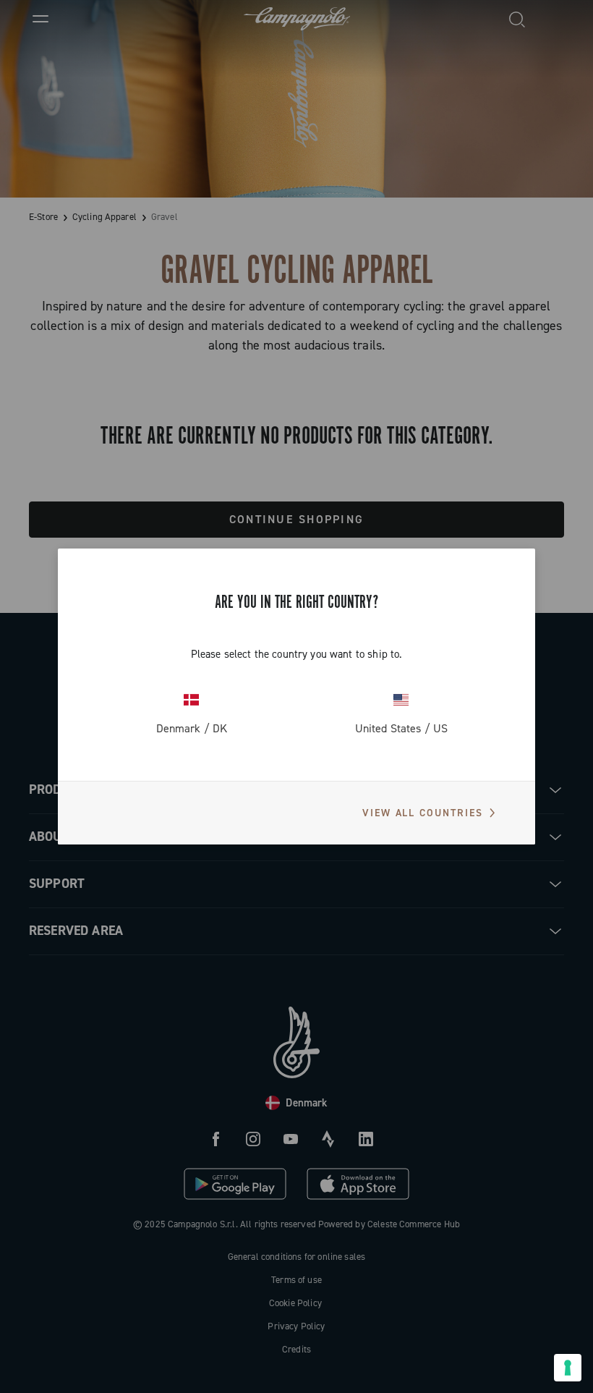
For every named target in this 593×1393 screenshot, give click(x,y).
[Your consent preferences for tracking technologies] (567, 1367)
